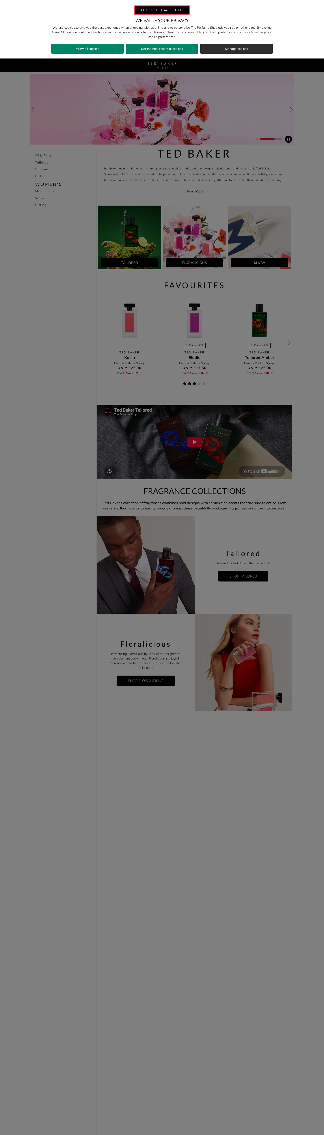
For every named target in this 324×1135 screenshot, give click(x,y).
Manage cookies (236, 49)
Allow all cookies (87, 49)
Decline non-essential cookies (162, 49)
